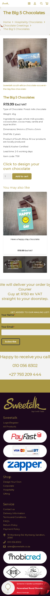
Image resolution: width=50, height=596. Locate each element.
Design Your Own (12, 482)
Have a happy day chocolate (25, 239)
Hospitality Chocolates (28, 22)
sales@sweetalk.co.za (18, 546)
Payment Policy (11, 529)
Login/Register (10, 422)
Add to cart (22, 176)
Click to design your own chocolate (21, 166)
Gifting (6, 493)
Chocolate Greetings (16, 25)
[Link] (35, 3)
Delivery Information (14, 513)
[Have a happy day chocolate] (25, 193)
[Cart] (47, 3)
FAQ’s (6, 521)
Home (7, 22)
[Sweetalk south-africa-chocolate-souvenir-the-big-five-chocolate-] (25, 65)
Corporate (8, 486)
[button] (41, 3)
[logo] (5, 3)
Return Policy (10, 525)
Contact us (9, 509)
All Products (9, 426)
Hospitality (8, 489)
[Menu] (29, 3)
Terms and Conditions (14, 517)
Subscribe (10, 341)
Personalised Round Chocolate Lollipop (31, 588)
